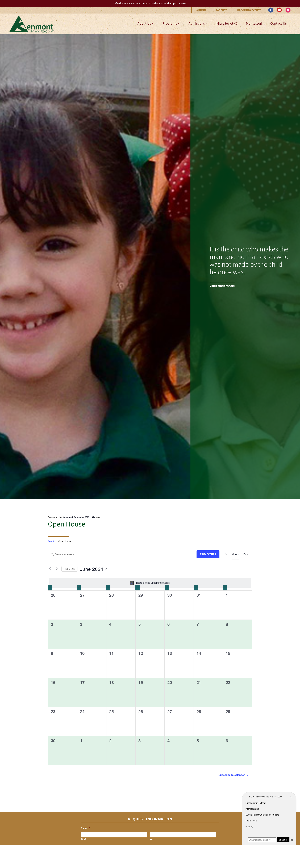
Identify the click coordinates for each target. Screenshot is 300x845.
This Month (69, 568)
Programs (169, 23)
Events (52, 541)
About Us (144, 23)
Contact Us (278, 23)
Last (152, 839)
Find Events (208, 554)
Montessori (254, 23)
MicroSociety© (227, 23)
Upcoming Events (249, 10)
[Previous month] (50, 569)
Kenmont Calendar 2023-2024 (79, 517)
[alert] (150, 583)
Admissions (197, 23)
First (83, 839)
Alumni (201, 10)
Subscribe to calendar (232, 775)
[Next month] (57, 569)
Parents (221, 10)
